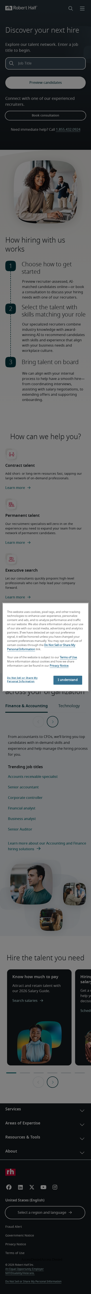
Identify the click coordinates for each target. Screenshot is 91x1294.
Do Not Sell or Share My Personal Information (22, 680)
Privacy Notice (59, 665)
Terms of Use (68, 657)
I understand (68, 680)
